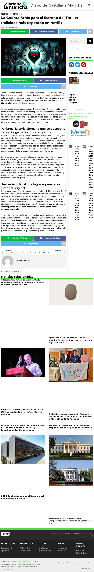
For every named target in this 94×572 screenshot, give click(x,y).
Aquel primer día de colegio (73, 98)
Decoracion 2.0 (6, 548)
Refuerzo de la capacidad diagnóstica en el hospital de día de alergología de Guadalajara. (71, 426)
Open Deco (5, 551)
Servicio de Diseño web (75, 533)
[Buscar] (90, 41)
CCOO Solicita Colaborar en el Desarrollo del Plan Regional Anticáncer (22, 497)
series (17, 271)
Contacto (88, 533)
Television (6, 14)
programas (12, 271)
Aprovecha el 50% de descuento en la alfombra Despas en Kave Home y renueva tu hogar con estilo (71, 340)
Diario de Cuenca (82, 553)
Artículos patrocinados (58, 533)
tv (20, 271)
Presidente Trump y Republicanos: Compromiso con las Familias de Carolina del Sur (70, 520)
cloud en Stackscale (7, 569)
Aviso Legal (61, 563)
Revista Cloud (25, 551)
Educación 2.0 (63, 548)
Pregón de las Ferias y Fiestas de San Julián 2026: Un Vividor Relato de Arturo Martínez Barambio (22, 411)
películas (5, 271)
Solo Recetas (43, 548)
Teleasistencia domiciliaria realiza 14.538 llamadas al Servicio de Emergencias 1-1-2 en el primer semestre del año (22, 282)
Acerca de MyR (87, 536)
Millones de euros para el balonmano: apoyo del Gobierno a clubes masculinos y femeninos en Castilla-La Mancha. (22, 427)
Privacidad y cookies (85, 568)
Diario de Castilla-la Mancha (56, 5)
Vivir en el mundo (45, 551)
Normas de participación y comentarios (79, 563)
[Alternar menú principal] (89, 5)
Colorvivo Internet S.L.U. (23, 561)
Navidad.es (62, 551)
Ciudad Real (80, 550)
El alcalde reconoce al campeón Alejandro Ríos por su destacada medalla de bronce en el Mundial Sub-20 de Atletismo (70, 416)
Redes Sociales (25, 548)
